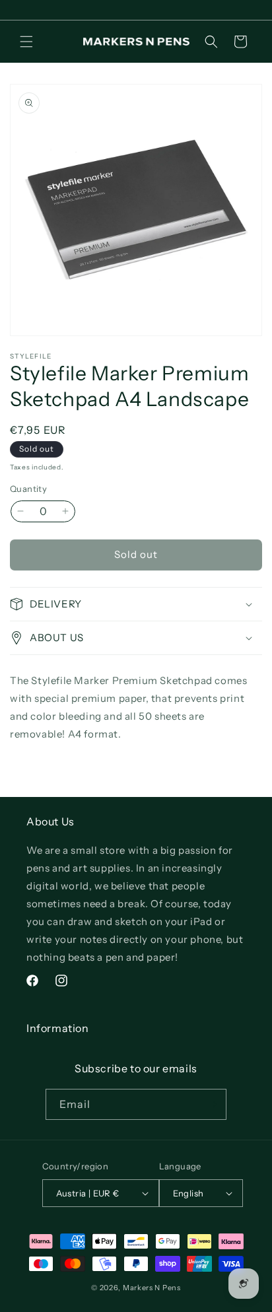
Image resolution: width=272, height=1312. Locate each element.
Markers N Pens (152, 1287)
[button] (26, 41)
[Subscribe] (211, 1104)
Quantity (28, 488)
